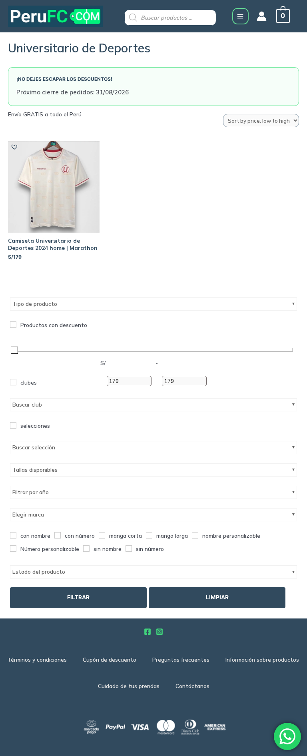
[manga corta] (102, 535)
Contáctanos (192, 685)
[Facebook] (147, 631)
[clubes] (13, 382)
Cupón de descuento (109, 659)
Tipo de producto (34, 303)
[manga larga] (149, 535)
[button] (14, 146)
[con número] (57, 535)
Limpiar (217, 597)
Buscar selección (33, 447)
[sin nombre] (86, 548)
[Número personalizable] (13, 548)
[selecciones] (13, 425)
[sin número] (129, 548)
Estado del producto (38, 571)
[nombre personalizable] (195, 535)
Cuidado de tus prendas (128, 685)
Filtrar (78, 597)
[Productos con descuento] (13, 324)
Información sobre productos (262, 659)
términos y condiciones (37, 659)
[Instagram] (159, 631)
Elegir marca (28, 514)
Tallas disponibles (35, 469)
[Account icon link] (262, 16)
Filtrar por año (30, 492)
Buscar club (27, 404)
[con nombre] (13, 535)
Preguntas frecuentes (180, 659)
